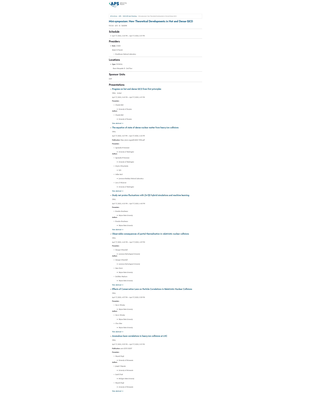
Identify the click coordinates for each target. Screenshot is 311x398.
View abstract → (117, 123)
